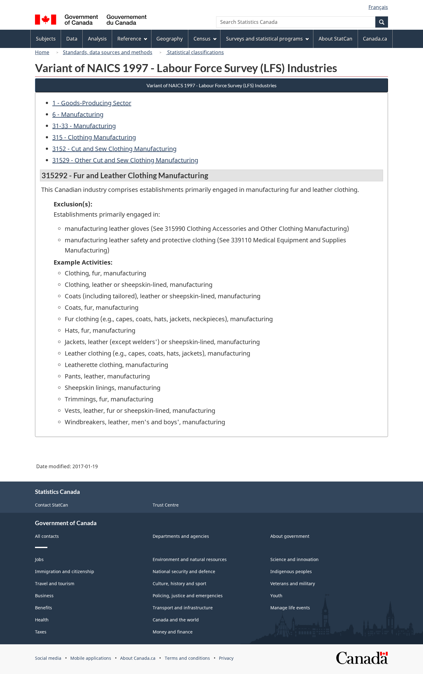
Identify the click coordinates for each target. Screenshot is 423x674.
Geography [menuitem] (169, 38)
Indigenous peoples (291, 571)
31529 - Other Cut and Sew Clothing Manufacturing (125, 160)
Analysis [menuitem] (97, 38)
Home (42, 52)
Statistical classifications (195, 52)
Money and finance (173, 632)
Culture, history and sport (179, 583)
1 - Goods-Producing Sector (91, 103)
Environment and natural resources (190, 559)
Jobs (39, 559)
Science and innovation (294, 559)
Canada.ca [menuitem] (375, 38)
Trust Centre (166, 505)
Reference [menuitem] (129, 38)
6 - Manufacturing (77, 114)
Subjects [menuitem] (46, 38)
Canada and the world (176, 620)
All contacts (47, 536)
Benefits (43, 608)
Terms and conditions (187, 658)
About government (289, 536)
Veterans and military (292, 583)
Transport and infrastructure (183, 608)
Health (42, 620)
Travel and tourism (54, 583)
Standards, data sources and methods (107, 52)
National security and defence (184, 571)
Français (378, 7)
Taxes (40, 632)
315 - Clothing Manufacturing (94, 137)
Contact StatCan (51, 505)
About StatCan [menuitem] (335, 38)
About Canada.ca (137, 658)
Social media (48, 658)
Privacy (226, 658)
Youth (276, 595)
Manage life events (290, 608)
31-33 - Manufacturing (84, 126)
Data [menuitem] (71, 38)
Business (44, 595)
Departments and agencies (181, 536)
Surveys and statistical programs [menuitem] (264, 38)
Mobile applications (90, 658)
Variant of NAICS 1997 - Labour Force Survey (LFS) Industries (211, 85)
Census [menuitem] (202, 38)
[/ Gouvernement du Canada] (90, 21)
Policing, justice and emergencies (188, 595)
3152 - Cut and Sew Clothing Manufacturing (114, 149)
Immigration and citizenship (64, 571)
